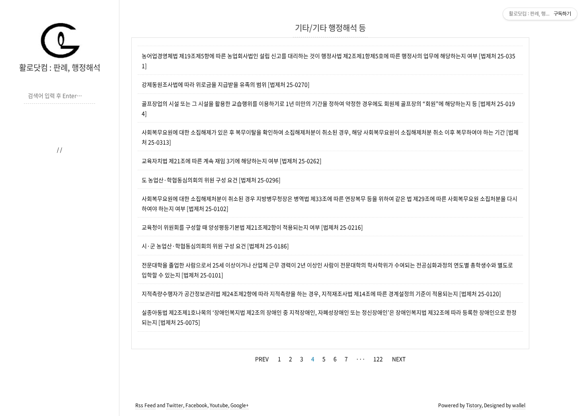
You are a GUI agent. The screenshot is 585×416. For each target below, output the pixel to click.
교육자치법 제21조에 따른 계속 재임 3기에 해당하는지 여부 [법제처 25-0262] (232, 161)
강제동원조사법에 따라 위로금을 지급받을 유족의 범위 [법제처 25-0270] (226, 84)
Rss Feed (145, 405)
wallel (518, 405)
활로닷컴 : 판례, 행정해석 (59, 67)
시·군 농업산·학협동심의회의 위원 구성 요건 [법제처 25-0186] (215, 246)
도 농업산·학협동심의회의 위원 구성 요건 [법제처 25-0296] (211, 180)
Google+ (239, 405)
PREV (262, 359)
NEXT (399, 359)
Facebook (196, 405)
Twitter (174, 405)
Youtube (219, 405)
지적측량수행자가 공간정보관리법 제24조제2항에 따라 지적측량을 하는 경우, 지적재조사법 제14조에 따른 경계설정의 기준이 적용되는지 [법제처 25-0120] (321, 293)
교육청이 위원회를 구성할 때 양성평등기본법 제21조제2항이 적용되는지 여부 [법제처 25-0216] (252, 227)
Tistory (474, 405)
